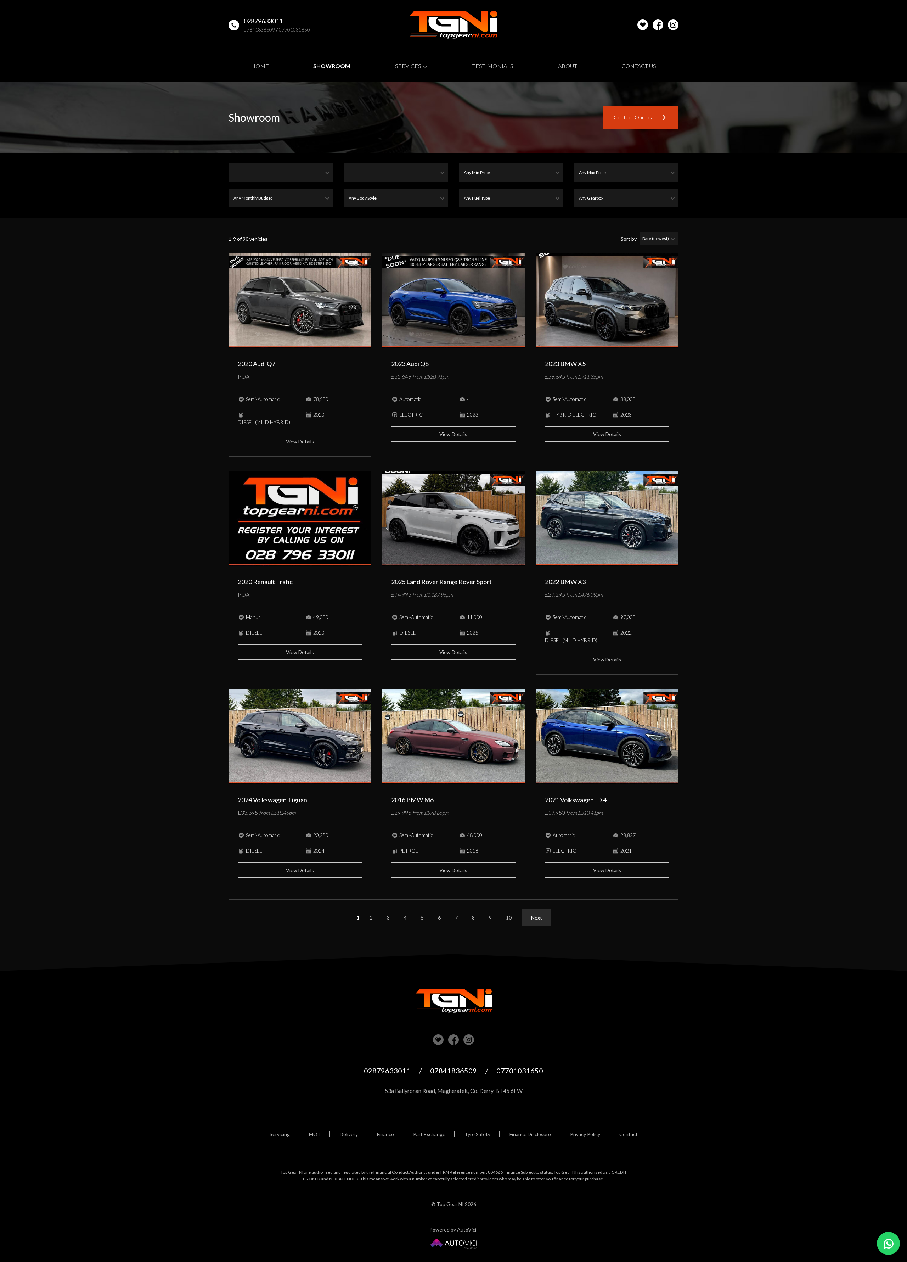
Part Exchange (429, 1134)
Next (536, 918)
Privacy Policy (585, 1134)
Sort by (629, 239)
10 (509, 918)
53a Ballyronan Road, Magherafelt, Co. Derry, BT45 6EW (454, 1090)
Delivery (349, 1134)
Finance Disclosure (530, 1134)
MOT (315, 1134)
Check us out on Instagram (673, 24)
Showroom (331, 65)
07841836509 (259, 30)
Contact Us (638, 65)
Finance (385, 1134)
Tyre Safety (477, 1134)
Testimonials (492, 65)
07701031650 (294, 30)
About (567, 65)
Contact (628, 1134)
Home (260, 65)
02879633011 (263, 21)
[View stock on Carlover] (642, 24)
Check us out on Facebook (658, 24)
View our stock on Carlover (438, 1039)
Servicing (280, 1134)
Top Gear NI (453, 25)
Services (408, 65)
